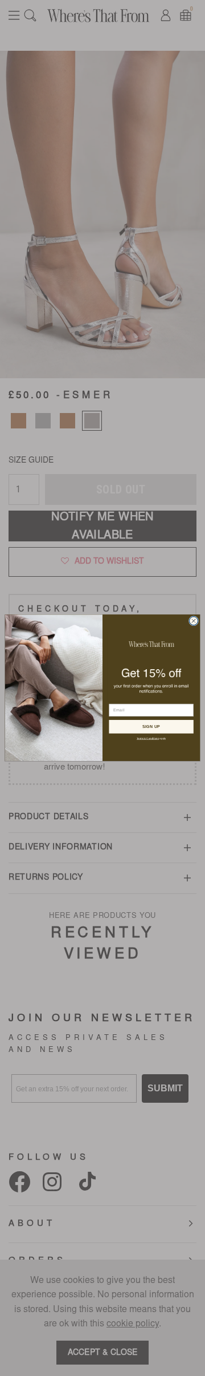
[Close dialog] (193, 621)
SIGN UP (151, 727)
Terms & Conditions (148, 738)
